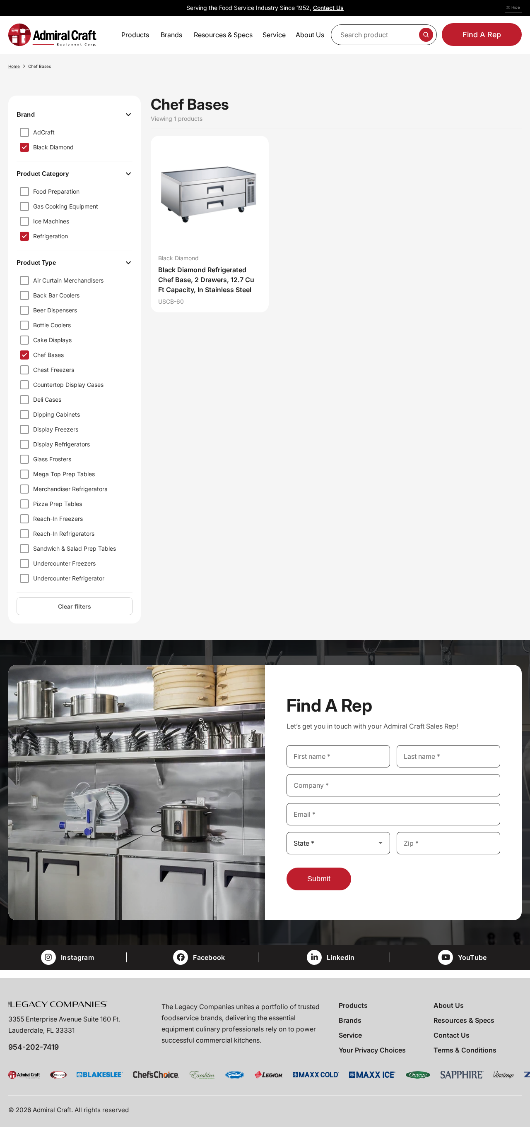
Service (350, 1035)
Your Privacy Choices (372, 1050)
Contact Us (328, 7)
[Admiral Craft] (52, 34)
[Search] (426, 35)
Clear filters (74, 606)
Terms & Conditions (465, 1050)
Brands (350, 1020)
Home (14, 66)
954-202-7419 (33, 1047)
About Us (449, 1005)
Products (353, 1005)
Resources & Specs (464, 1020)
